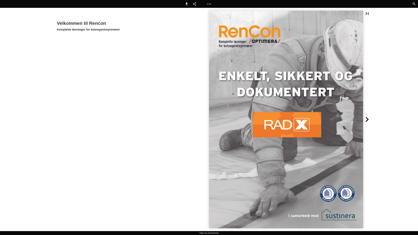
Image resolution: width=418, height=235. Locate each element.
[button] (187, 4)
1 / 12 (209, 4)
